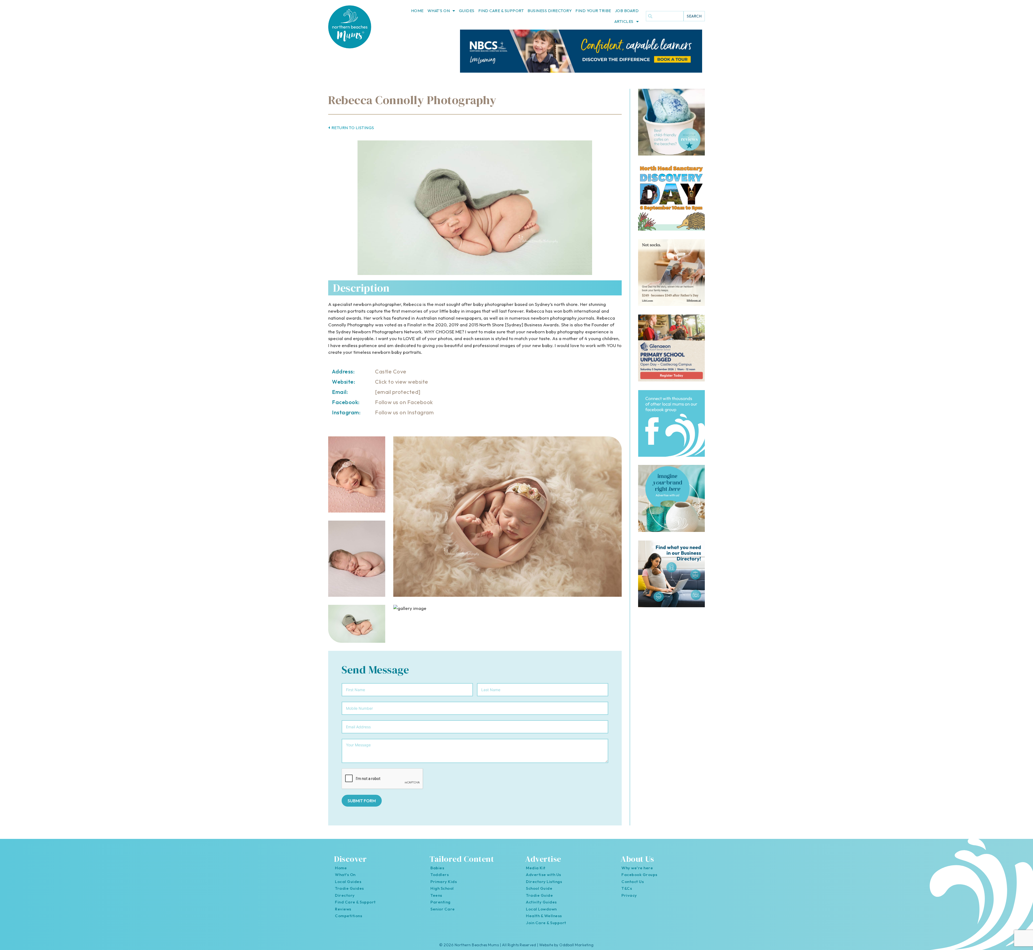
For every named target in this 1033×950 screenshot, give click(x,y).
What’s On (438, 10)
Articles (624, 21)
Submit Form (362, 800)
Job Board (627, 10)
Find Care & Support (501, 10)
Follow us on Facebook (404, 402)
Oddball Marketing (576, 944)
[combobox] (665, 16)
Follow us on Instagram (404, 412)
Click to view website (401, 381)
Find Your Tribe (593, 10)
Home (417, 10)
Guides (467, 10)
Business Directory (550, 10)
